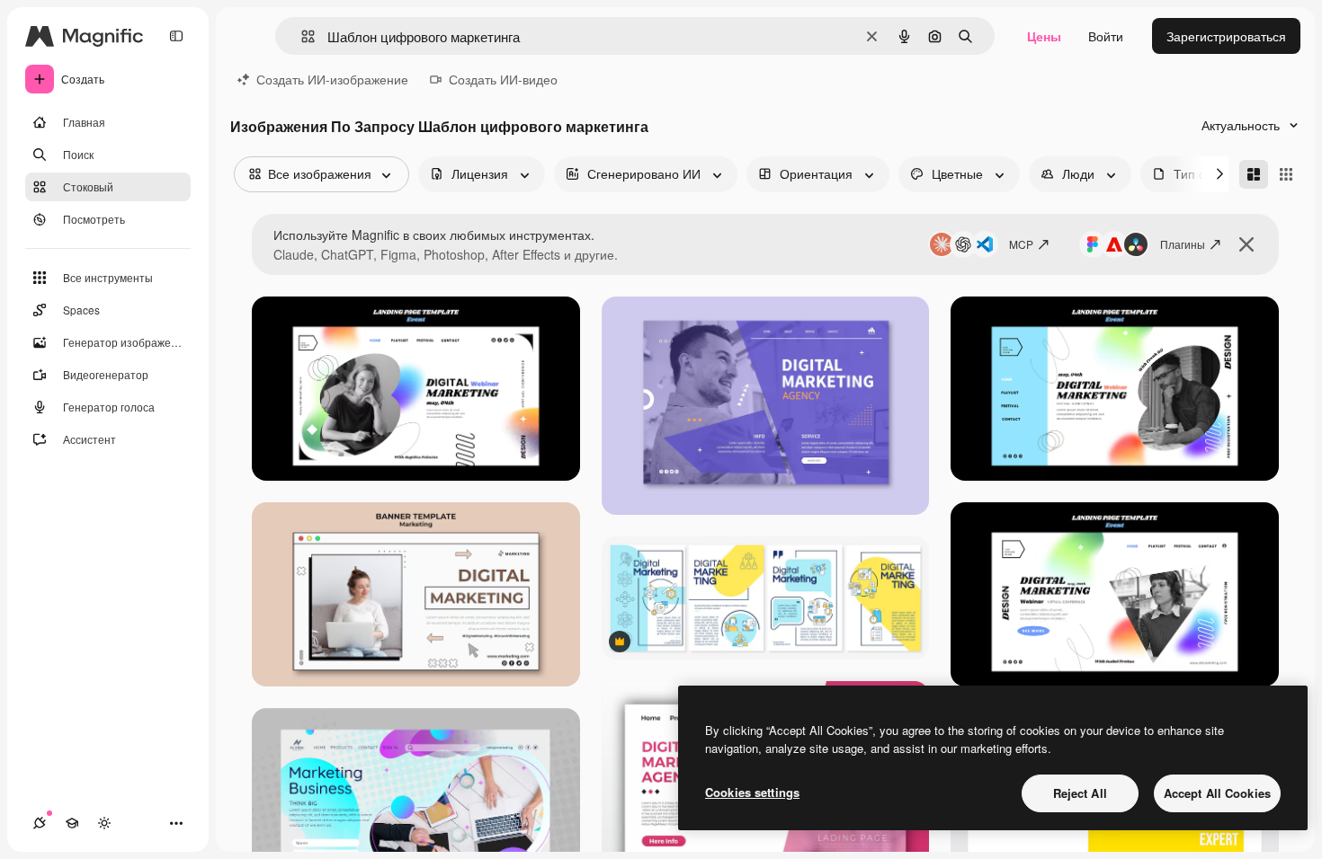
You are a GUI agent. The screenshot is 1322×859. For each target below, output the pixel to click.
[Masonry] (1253, 174)
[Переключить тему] (104, 823)
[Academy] (72, 823)
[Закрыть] (1246, 244)
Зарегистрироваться (1226, 36)
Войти (1105, 36)
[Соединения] (39, 823)
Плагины (1182, 244)
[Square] (1286, 174)
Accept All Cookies (1217, 792)
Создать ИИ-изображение (332, 79)
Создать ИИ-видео (503, 79)
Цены (1044, 36)
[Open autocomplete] (301, 36)
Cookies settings (752, 792)
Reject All (1080, 792)
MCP (1021, 244)
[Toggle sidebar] (176, 36)
